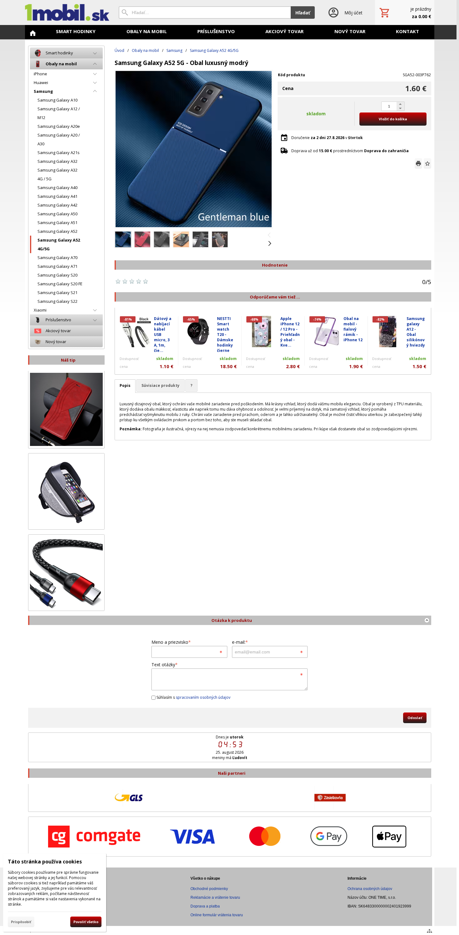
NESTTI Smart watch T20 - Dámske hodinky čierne (225, 334)
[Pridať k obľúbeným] (427, 163)
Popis (125, 385)
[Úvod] (67, 12)
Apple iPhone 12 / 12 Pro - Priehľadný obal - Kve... (290, 332)
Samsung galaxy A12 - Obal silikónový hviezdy (416, 332)
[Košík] (404, 12)
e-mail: (240, 642)
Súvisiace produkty (160, 385)
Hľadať (302, 13)
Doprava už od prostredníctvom (350, 150)
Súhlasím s (192, 697)
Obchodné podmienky (209, 889)
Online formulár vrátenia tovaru (216, 915)
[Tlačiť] (418, 163)
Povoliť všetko (85, 921)
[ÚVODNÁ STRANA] (33, 33)
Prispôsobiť (21, 921)
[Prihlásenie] (345, 12)
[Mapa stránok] (429, 931)
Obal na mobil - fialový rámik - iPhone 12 (353, 329)
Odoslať (414, 717)
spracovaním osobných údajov (203, 697)
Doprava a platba (205, 906)
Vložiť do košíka (393, 119)
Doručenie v (327, 137)
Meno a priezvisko (171, 642)
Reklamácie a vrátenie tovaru (215, 897)
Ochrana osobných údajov (370, 889)
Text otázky (164, 665)
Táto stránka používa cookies (45, 861)
